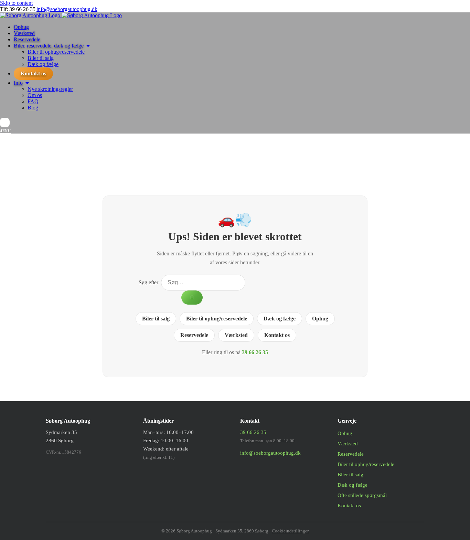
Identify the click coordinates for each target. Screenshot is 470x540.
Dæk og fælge (280, 318)
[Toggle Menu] (5, 122)
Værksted (236, 335)
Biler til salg (156, 318)
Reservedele (194, 335)
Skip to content (16, 3)
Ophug (320, 318)
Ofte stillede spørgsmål (362, 495)
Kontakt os (277, 335)
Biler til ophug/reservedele (216, 318)
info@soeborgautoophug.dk (66, 9)
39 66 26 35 (22, 9)
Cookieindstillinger (290, 530)
